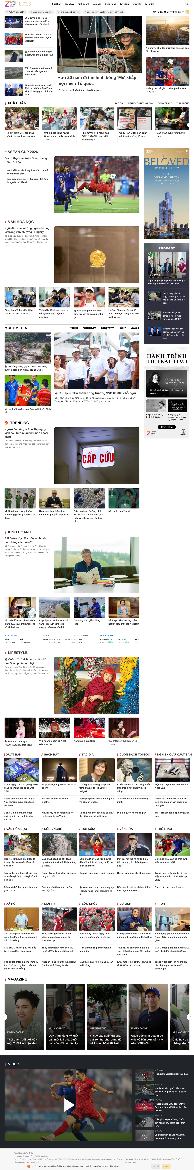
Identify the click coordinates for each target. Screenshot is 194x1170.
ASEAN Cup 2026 (16, 12)
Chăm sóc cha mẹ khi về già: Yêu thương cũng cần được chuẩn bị (19, 802)
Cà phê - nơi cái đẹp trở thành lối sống (155, 415)
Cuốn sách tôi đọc (134, 754)
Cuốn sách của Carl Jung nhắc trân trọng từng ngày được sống (133, 788)
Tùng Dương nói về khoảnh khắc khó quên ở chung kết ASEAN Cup (57, 937)
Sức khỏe (89, 904)
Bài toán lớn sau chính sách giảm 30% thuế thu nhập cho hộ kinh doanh (20, 624)
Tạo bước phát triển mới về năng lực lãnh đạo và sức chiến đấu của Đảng (21, 937)
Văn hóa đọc (21, 222)
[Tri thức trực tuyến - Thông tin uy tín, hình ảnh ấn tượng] (18, 4)
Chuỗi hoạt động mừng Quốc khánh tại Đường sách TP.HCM (59, 136)
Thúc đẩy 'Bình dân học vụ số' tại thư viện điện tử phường (53, 313)
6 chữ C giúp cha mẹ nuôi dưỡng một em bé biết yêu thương (18, 816)
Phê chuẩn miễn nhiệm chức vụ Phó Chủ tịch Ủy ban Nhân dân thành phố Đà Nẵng (21, 965)
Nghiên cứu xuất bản (174, 754)
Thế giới (158, 1085)
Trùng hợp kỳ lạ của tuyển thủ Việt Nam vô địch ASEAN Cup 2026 (171, 876)
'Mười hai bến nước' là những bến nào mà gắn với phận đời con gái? (171, 802)
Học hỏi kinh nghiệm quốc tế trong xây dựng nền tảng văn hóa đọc (19, 862)
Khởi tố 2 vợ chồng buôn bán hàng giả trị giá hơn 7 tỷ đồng (20, 514)
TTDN (161, 904)
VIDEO (13, 1064)
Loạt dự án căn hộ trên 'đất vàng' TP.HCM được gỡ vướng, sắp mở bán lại (54, 624)
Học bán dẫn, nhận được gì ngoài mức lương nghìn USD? (172, 315)
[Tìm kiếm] (186, 4)
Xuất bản (56, 4)
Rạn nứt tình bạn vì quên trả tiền (96, 873)
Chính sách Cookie (104, 1166)
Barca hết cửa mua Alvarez (169, 887)
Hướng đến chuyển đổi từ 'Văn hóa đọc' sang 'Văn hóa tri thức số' (124, 313)
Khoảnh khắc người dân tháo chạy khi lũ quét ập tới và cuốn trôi (170, 1091)
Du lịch (125, 904)
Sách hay (69, 4)
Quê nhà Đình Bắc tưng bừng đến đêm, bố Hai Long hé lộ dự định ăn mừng (96, 862)
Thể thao (164, 829)
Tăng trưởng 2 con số (69, 12)
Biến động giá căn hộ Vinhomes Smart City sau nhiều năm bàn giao (172, 937)
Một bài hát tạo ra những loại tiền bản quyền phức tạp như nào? (133, 862)
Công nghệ (110, 4)
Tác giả (88, 754)
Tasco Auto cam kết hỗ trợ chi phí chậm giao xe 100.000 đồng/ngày (171, 965)
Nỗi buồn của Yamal (119, 511)
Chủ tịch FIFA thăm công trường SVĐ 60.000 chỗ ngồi (97, 393)
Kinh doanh (83, 4)
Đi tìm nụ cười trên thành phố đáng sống (80, 90)
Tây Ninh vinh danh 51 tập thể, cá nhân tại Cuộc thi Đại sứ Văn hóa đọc (21, 876)
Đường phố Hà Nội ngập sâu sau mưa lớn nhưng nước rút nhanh (37, 21)
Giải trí (49, 904)
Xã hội (11, 904)
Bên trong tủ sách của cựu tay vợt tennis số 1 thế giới (88, 314)
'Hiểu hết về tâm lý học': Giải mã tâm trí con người (166, 392)
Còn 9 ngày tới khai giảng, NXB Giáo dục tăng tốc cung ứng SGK (21, 788)
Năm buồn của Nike (84, 741)
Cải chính (149, 4)
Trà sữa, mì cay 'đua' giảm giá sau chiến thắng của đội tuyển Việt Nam (133, 951)
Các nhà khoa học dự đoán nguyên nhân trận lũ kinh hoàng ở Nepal (59, 862)
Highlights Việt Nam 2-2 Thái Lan (171, 1074)
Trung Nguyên (150, 348)
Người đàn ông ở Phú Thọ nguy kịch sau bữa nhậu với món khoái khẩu (26, 433)
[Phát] (68, 1105)
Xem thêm (166, 424)
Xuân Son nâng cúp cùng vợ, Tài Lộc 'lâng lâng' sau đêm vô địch (96, 891)
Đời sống (124, 4)
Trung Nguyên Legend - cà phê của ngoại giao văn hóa (177, 417)
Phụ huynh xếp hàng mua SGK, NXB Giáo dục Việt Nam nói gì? (95, 136)
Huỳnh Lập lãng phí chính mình (134, 873)
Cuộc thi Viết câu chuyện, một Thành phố (105, 12)
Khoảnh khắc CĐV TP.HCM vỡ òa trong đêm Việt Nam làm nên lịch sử (171, 1107)
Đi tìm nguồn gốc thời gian (131, 813)
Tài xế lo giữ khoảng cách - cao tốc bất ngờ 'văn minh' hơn (38, 71)
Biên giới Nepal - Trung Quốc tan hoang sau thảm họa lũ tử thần (170, 1122)
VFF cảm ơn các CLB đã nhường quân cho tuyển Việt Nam (38, 37)
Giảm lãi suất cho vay (42, 12)
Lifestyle (136, 4)
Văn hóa (97, 4)
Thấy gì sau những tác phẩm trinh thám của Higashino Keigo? (94, 788)
